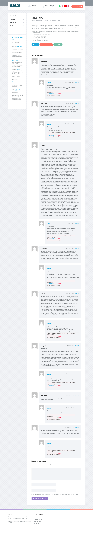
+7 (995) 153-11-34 (78, 6)
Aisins (49, 82)
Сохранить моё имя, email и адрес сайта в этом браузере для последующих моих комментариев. (55, 494)
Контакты (13, 30)
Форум (36, 44)
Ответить (77, 61)
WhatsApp (58, 44)
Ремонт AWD (37, 521)
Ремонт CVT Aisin (38, 519)
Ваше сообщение (36, 466)
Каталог (83, 1)
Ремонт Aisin (13, 22)
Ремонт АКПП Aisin (39, 517)
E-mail (33, 487)
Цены (11, 25)
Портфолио (13, 28)
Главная (12, 19)
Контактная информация (37, 524)
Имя (33, 482)
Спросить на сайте (47, 44)
